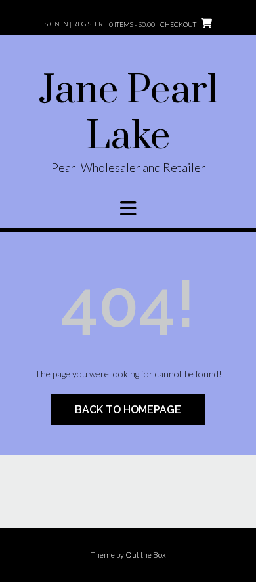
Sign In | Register (74, 24)
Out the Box (145, 555)
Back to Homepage (128, 410)
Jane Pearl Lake (128, 114)
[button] (128, 208)
